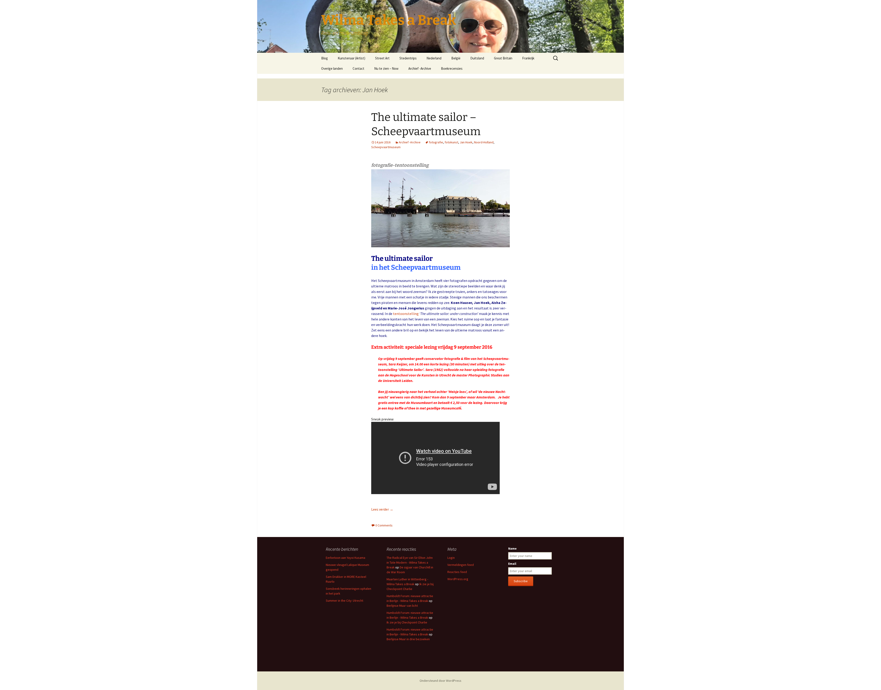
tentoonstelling (406, 313)
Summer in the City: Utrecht (344, 600)
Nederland (434, 58)
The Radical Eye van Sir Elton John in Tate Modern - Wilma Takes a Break (410, 562)
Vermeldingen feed (460, 565)
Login (451, 558)
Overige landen (332, 68)
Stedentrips (408, 58)
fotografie (436, 142)
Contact (358, 68)
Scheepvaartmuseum (386, 147)
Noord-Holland (483, 142)
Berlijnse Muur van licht (402, 606)
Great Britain (503, 58)
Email (512, 564)
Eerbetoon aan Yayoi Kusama (345, 558)
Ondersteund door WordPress (440, 681)
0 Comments (384, 525)
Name (512, 548)
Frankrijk (528, 58)
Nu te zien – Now (386, 68)
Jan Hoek (466, 142)
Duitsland (477, 58)
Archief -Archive (419, 68)
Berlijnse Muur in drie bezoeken (408, 639)
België (455, 58)
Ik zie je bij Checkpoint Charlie (407, 622)
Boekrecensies (452, 68)
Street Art (382, 58)
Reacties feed (457, 572)
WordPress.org (457, 579)
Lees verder (382, 509)
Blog (324, 58)
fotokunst (451, 142)
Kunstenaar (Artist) (351, 58)
